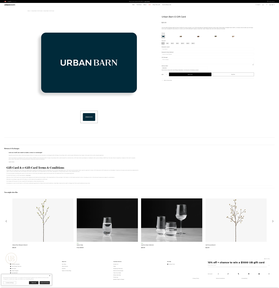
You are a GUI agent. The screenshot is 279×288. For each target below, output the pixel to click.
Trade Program (15, 270)
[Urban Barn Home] (9, 4)
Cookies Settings (10, 282)
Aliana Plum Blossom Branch (20, 245)
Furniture (139, 4)
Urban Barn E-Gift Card (174, 16)
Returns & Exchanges (118, 270)
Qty (163, 74)
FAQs (114, 266)
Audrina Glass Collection (147, 245)
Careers (64, 268)
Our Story (64, 264)
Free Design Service (16, 266)
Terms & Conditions (220, 278)
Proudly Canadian (16, 264)
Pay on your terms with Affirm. (139, 1)
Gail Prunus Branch (210, 245)
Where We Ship (117, 275)
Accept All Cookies (44, 282)
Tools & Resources (166, 4)
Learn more (11, 161)
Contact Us (115, 264)
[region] (26, 280)
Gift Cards (14, 268)
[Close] (49, 275)
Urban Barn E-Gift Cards (36, 10)
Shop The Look (156, 4)
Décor (145, 4)
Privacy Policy (196, 278)
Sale (150, 4)
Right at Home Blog (66, 270)
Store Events (65, 266)
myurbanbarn (15, 272)
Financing (115, 277)
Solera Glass (80, 245)
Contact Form (172, 264)
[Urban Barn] (11, 259)
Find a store (272, 1)
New (133, 4)
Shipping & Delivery (118, 268)
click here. (28, 175)
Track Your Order (117, 272)
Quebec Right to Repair (118, 279)
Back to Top (267, 258)
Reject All (34, 282)
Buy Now (233, 74)
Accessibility (244, 278)
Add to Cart (190, 74)
